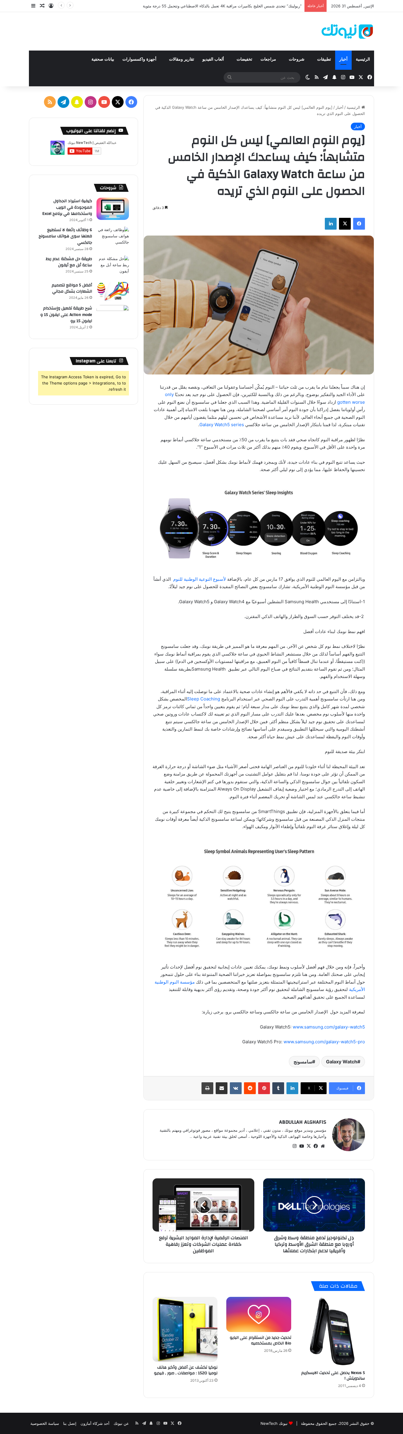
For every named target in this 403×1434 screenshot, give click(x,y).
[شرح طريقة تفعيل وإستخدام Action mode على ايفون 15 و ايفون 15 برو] (112, 316)
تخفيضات (244, 59)
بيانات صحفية (102, 59)
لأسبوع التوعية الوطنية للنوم (199, 579)
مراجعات (269, 59)
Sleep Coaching (203, 699)
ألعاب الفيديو (213, 59)
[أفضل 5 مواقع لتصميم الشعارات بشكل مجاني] (112, 291)
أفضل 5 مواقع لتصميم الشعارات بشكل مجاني (72, 288)
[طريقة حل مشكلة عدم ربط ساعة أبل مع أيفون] (112, 267)
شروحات (297, 59)
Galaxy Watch (341, 1062)
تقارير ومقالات (181, 59)
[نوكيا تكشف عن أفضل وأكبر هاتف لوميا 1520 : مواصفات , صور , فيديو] (185, 1329)
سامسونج (303, 1062)
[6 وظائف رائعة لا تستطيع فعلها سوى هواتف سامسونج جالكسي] (112, 238)
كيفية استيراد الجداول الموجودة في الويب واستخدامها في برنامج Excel (67, 207)
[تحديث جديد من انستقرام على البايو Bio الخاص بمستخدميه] (258, 1314)
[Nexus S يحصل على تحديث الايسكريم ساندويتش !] (332, 1332)
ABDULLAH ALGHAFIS (302, 1122)
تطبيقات (324, 59)
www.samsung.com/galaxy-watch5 (329, 1027)
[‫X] (308, 1146)
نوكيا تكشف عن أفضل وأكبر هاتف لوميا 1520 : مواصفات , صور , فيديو (185, 1370)
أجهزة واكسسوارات (140, 59)
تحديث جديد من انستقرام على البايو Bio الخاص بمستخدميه (260, 1340)
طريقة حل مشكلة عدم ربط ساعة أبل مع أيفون (69, 262)
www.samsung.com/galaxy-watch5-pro (324, 1041)
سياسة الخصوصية (44, 1423)
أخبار (343, 59)
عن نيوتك (121, 1423)
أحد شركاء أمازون (95, 1423)
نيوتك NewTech (274, 1423)
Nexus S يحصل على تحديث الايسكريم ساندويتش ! (333, 1375)
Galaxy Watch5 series (221, 424)
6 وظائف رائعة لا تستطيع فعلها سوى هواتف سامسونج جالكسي (65, 236)
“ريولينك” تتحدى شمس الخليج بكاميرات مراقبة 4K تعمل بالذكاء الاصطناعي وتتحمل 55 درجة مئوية (222, 6)
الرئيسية (363, 59)
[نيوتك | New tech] (347, 31)
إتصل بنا (69, 1423)
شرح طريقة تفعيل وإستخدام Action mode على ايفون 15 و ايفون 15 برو (66, 314)
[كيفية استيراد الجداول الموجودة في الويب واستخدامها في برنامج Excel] (112, 209)
